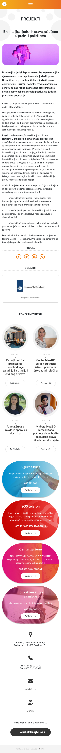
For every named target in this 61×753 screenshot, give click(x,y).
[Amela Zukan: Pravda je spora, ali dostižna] (15, 403)
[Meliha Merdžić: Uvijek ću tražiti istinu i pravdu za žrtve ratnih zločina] (46, 337)
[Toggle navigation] (30, 5)
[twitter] (26, 257)
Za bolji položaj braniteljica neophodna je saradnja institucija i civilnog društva (15, 367)
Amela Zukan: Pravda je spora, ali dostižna (15, 430)
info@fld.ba (30, 689)
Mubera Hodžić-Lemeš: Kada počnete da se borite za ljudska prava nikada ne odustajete (46, 433)
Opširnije (29, 490)
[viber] (42, 257)
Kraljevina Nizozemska (30, 298)
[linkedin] (34, 257)
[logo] (4, 4)
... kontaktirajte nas (30, 732)
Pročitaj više (15, 383)
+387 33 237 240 (32, 666)
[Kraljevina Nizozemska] (30, 286)
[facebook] (19, 257)
